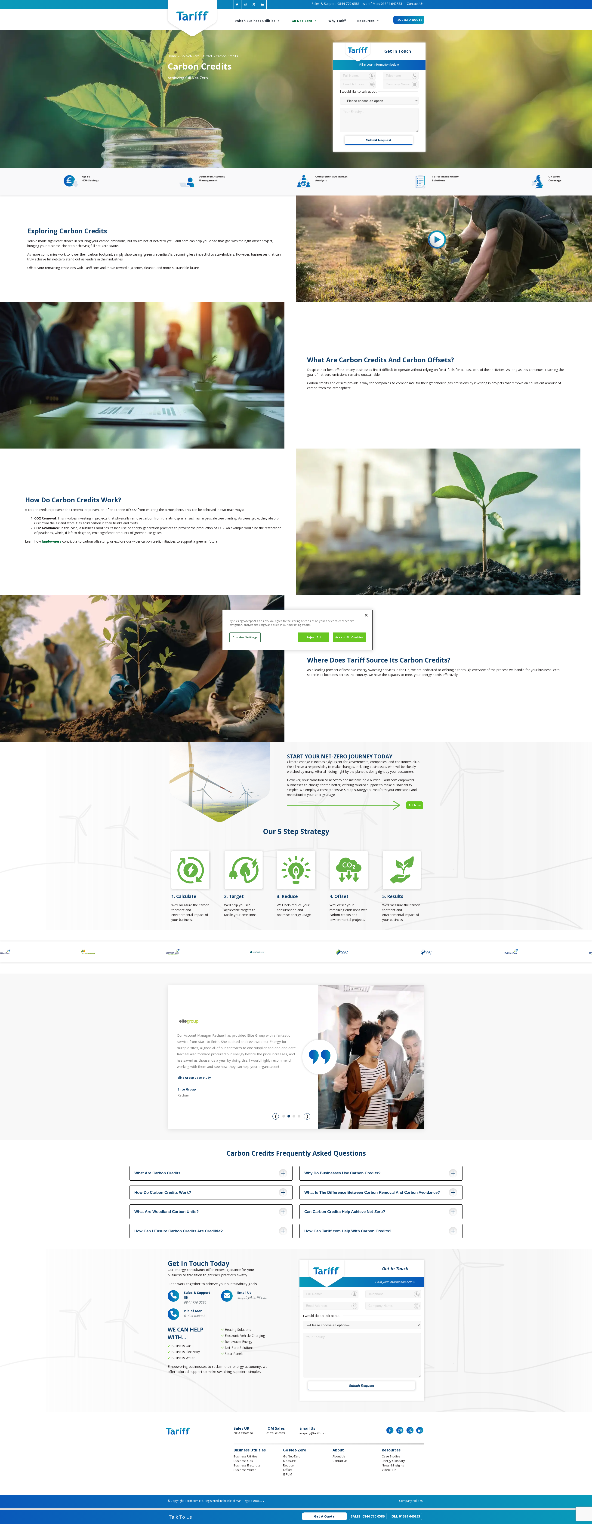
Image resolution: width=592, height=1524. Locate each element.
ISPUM (287, 1474)
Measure (289, 1461)
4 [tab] (299, 1116)
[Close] (366, 615)
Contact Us (414, 3)
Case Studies (391, 1456)
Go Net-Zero (302, 20)
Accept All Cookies (349, 637)
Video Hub (389, 1470)
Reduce (288, 1465)
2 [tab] (288, 1116)
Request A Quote (409, 20)
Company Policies (410, 1501)
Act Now (415, 805)
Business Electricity (247, 1465)
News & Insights (393, 1465)
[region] (297, 630)
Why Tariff (337, 20)
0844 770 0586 (336, 3)
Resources (366, 20)
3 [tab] (294, 1116)
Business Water (245, 1470)
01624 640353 (382, 3)
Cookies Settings (245, 637)
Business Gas (243, 1461)
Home (172, 56)
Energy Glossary (393, 1461)
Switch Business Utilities (254, 20)
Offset (207, 56)
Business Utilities (245, 1456)
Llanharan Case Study (194, 1082)
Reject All (313, 637)
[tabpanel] (296, 1057)
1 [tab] (283, 1116)
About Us (339, 1456)
